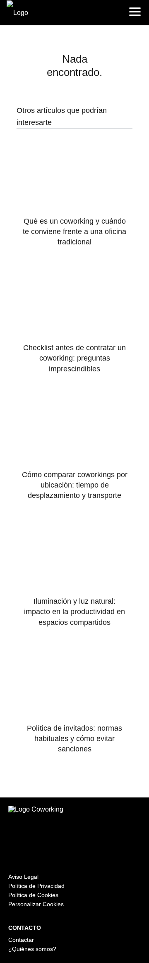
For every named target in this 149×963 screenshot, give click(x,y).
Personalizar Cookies (36, 904)
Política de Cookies (33, 895)
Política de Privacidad (36, 886)
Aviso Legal (23, 876)
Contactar (21, 939)
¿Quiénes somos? (32, 949)
